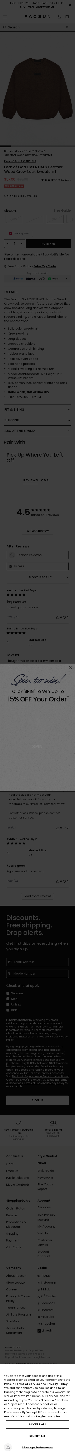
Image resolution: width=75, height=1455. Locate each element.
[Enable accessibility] (8, 1447)
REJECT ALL (37, 1436)
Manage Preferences (37, 1447)
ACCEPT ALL (37, 1424)
